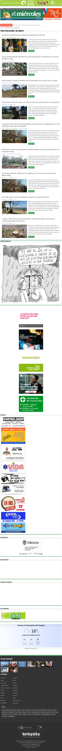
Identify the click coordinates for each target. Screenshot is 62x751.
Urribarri (56, 712)
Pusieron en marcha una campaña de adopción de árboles (23, 35)
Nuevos (8, 707)
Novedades (25, 128)
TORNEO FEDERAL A (37, 714)
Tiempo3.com (33, 648)
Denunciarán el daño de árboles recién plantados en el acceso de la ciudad (29, 81)
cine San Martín (11, 716)
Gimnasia (14, 710)
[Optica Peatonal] (13, 489)
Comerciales (3, 683)
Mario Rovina (4, 712)
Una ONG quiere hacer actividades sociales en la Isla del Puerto (25, 197)
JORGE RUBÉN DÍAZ (42, 710)
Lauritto (10, 714)
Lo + (13, 707)
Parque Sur (25, 712)
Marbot (52, 712)
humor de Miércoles (35, 712)
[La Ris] (13, 503)
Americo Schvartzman (6, 710)
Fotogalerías (3, 703)
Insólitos (15, 683)
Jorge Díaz (43, 712)
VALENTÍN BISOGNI (46, 714)
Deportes (3, 693)
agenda (54, 710)
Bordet (47, 712)
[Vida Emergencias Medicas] (13, 467)
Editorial (2, 695)
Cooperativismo (4, 685)
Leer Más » (31, 50)
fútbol (20, 714)
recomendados (18, 712)
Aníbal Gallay (11, 712)
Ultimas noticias (16, 700)
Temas (3, 707)
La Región (15, 690)
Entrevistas (3, 700)
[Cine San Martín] (13, 478)
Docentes (15, 714)
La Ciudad (18, 82)
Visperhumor (16, 703)
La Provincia (15, 688)
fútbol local (4, 716)
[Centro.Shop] (13, 421)
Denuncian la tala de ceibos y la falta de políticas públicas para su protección (30, 102)
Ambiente (14, 37)
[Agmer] (13, 452)
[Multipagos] (13, 527)
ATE (29, 712)
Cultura (2, 690)
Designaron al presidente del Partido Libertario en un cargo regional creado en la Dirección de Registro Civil (36, 25)
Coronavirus (28, 710)
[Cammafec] (13, 517)
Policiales (15, 695)
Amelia (2, 680)
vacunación (49, 710)
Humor (14, 680)
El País (2, 698)
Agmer (23, 710)
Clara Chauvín (5, 714)
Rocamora (34, 710)
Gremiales (15, 678)
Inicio (1, 27)
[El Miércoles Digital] (31, 14)
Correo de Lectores (5, 688)
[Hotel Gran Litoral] (13, 435)
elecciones (29, 714)
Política (14, 698)
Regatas (24, 714)
